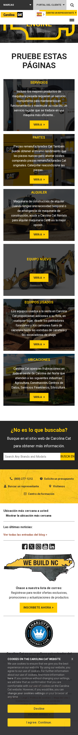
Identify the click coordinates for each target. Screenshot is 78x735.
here (10, 678)
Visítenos (58, 486)
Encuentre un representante (58, 13)
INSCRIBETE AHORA (37, 607)
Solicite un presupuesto (59, 478)
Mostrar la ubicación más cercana (28, 515)
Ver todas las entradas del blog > (25, 534)
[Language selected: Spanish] (41, 14)
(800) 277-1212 (23, 478)
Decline (39, 708)
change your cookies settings (26, 693)
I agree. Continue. (39, 722)
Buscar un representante (23, 486)
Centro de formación (40, 493)
